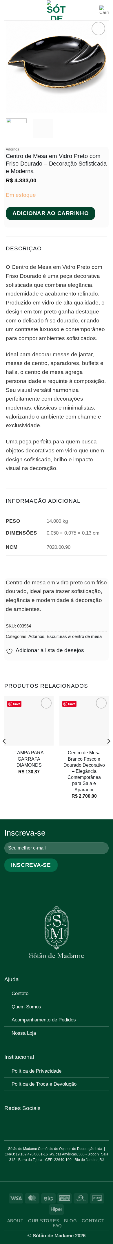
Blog (70, 1221)
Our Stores (43, 1221)
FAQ (57, 1225)
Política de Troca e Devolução (44, 1084)
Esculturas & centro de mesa (74, 636)
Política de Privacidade (36, 1071)
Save (16, 704)
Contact (93, 1221)
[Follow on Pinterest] (25, 1124)
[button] (8, 10)
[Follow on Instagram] (17, 1124)
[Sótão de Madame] (56, 10)
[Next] (98, 66)
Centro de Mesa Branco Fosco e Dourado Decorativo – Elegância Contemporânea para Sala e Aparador (84, 771)
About (15, 1221)
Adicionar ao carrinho (50, 213)
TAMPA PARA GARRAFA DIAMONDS (29, 758)
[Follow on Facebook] (9, 1124)
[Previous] (15, 66)
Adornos (12, 149)
